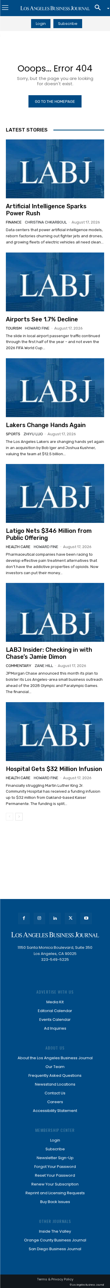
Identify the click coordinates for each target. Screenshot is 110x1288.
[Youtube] (86, 918)
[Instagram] (39, 918)
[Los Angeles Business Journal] (55, 8)
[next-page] (19, 816)
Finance (14, 222)
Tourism (14, 328)
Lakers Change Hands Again (46, 425)
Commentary (18, 666)
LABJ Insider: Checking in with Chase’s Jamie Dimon (49, 653)
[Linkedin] (55, 918)
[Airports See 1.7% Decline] (55, 282)
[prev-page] (9, 816)
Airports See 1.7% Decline (42, 319)
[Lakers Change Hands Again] (55, 387)
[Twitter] (70, 918)
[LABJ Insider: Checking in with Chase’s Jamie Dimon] (55, 612)
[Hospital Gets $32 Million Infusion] (55, 731)
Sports (13, 434)
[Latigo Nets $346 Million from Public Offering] (55, 493)
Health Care (18, 547)
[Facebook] (24, 918)
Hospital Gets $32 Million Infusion (54, 768)
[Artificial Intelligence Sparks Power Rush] (55, 168)
